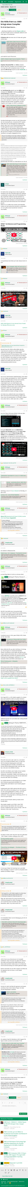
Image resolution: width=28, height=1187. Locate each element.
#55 (26, 258)
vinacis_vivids (6, 1127)
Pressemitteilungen (13, 1137)
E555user (3, 607)
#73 (26, 1036)
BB (13, 1052)
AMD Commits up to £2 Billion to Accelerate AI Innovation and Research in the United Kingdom (15, 1133)
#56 (26, 288)
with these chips (5, 1056)
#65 (26, 632)
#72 (26, 983)
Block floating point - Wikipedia (9, 661)
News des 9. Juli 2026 (16, 1163)
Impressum (3, 1181)
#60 (26, 410)
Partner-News (11, 1164)
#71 (26, 956)
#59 (26, 374)
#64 (26, 571)
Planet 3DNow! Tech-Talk (15, 1127)
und (9, 78)
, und (9, 463)
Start (5, 1183)
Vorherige (13, 10)
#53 (26, 189)
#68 (26, 821)
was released (15, 491)
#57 (26, 321)
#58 (26, 340)
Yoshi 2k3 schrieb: (5, 343)
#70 (26, 915)
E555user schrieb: (5, 891)
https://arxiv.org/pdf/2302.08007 (9, 678)
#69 (26, 888)
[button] (2, 1103)
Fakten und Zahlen (11, 992)
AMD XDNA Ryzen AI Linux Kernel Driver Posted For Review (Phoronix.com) (13, 324)
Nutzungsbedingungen (12, 1181)
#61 (26, 472)
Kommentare (11, 1158)
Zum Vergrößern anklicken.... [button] (14, 530)
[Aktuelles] (23, 1)
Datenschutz (21, 1181)
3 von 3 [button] (19, 10)
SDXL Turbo (9, 602)
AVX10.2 (22, 657)
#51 (26, 18)
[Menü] (2, 1)
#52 (26, 87)
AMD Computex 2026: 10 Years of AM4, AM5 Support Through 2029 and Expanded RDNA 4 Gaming (15, 1155)
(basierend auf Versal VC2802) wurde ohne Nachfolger (13, 517)
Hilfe (2, 1183)
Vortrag (3, 415)
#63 (26, 548)
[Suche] (26, 1)
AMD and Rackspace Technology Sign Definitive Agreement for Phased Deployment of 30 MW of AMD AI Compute (15, 1144)
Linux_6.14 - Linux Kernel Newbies (10, 495)
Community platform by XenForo (13, 1185)
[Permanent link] (21, 24)
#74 (26, 1075)
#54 (26, 221)
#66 (26, 694)
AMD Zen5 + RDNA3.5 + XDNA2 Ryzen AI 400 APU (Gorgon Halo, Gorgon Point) (15, 1124)
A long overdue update (7, 838)
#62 (26, 513)
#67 (26, 757)
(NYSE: (11, 1052)
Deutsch (6, 1179)
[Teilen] (24, 18)
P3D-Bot (5, 1164)
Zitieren (25, 75)
